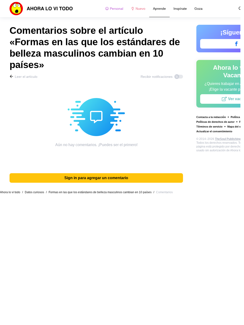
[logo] (41, 8)
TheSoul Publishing (228, 139)
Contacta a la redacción (211, 117)
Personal (116, 8)
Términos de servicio (209, 126)
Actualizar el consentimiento (214, 131)
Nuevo (140, 8)
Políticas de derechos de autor (215, 121)
